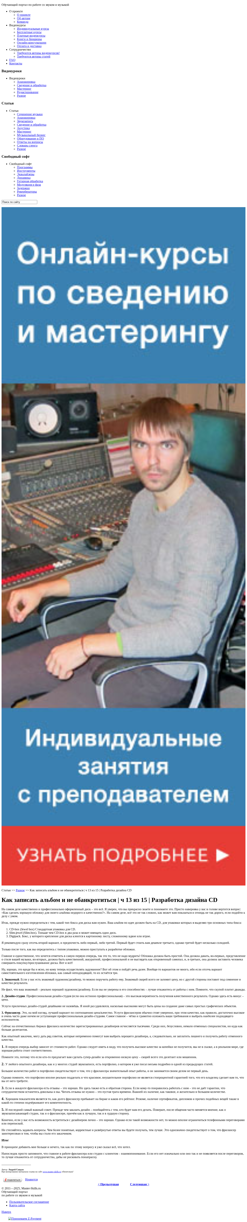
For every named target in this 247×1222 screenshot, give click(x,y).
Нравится (31, 1179)
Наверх (6, 1212)
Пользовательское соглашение (29, 1201)
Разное (20, 890)
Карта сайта (17, 1205)
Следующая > (139, 1184)
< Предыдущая (108, 1184)
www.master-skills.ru (52, 1172)
